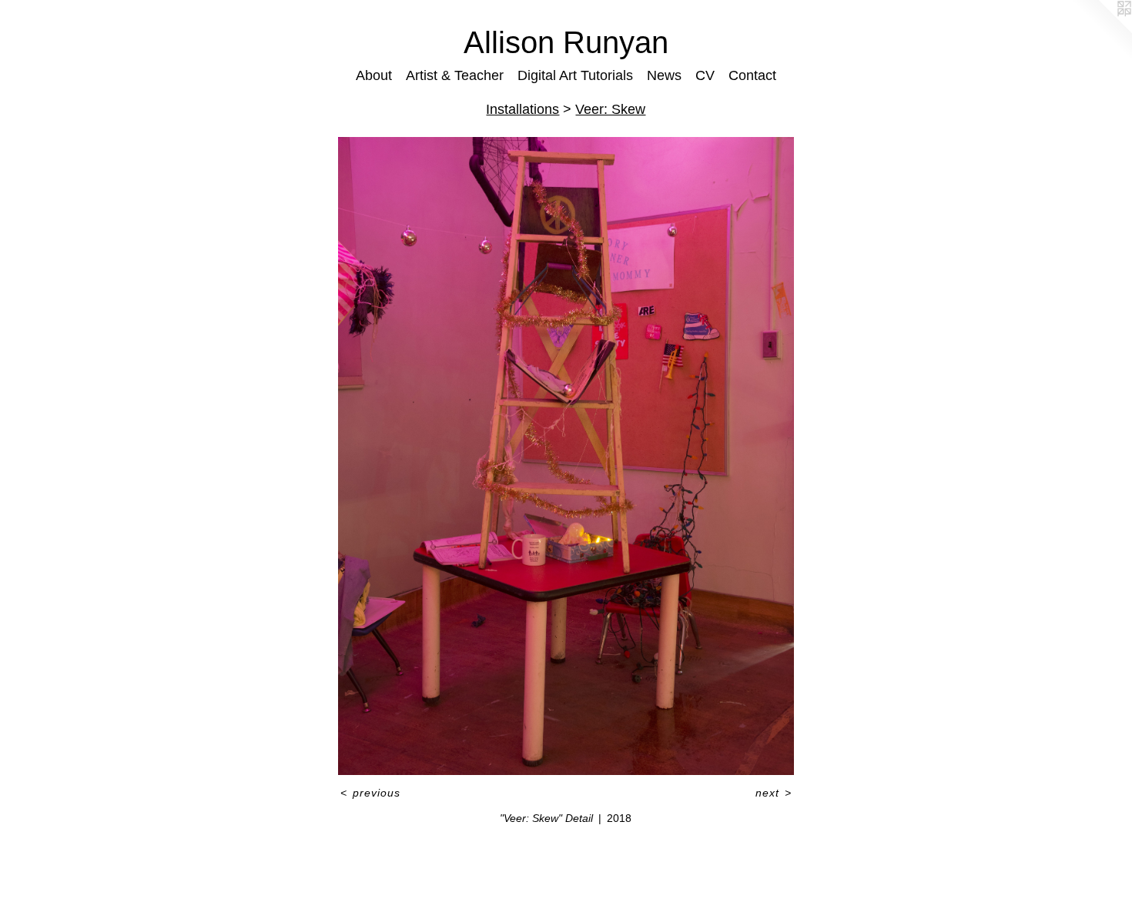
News (664, 75)
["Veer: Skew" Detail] (566, 456)
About (374, 75)
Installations (522, 109)
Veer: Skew (610, 109)
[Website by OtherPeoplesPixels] (1101, 31)
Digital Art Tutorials (575, 75)
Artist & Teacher (455, 75)
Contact (752, 75)
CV (705, 75)
